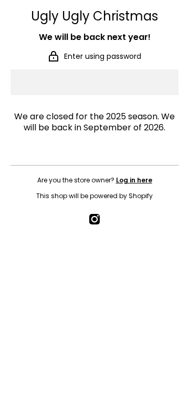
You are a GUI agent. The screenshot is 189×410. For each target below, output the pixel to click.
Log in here (134, 180)
